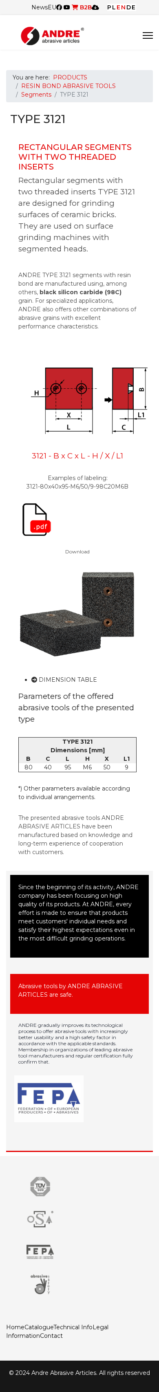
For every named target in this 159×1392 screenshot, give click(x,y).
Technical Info (73, 1327)
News (39, 7)
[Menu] (148, 35)
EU (52, 7)
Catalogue (38, 1327)
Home (15, 1327)
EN (121, 7)
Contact (51, 1335)
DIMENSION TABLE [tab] (67, 679)
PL (112, 7)
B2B (85, 7)
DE (131, 7)
